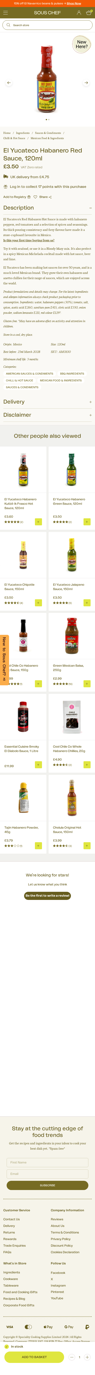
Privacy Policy (60, 1239)
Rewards (9, 1239)
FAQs (7, 1252)
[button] (9, 82)
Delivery (9, 1226)
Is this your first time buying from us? (29, 240)
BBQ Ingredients (72, 373)
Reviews (57, 1219)
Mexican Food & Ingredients (47, 138)
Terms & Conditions (65, 1232)
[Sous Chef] (47, 12)
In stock (17, 1346)
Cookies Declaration (65, 1252)
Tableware (11, 1285)
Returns (9, 1232)
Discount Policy (62, 1245)
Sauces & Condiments (48, 133)
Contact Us (11, 1219)
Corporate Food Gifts (18, 1305)
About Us (57, 1226)
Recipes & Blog (14, 1298)
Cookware (10, 1279)
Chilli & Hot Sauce (14, 138)
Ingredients (23, 133)
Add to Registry (14, 197)
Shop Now (74, 3)
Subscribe (47, 1185)
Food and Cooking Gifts (20, 1292)
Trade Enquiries (14, 1245)
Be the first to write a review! (47, 895)
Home (7, 133)
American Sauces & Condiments (29, 373)
